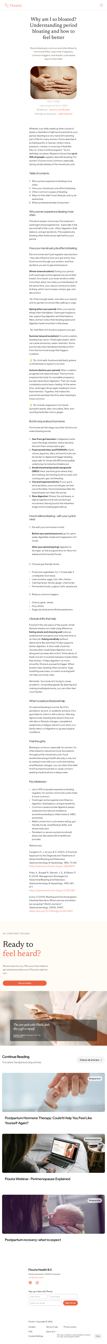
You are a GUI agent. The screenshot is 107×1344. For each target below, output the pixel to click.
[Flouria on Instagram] (38, 1282)
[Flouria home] (15, 5)
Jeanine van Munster (59, 109)
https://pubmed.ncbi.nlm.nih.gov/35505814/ (52, 866)
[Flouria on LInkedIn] (31, 1282)
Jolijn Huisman (65, 113)
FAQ (30, 1331)
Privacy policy (70, 1327)
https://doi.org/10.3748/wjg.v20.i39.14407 (51, 911)
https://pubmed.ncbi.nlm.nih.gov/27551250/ (52, 890)
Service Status (52, 1331)
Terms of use (52, 1327)
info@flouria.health (36, 1277)
